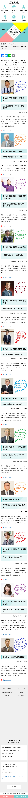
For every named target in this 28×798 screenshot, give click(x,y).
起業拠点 (21, 692)
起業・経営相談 (7, 689)
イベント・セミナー (21, 689)
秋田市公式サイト (21, 796)
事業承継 (7, 696)
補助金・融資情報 (7, 692)
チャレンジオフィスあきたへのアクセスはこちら (13, 777)
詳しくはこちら (6, 130)
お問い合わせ (7, 796)
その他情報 (21, 696)
